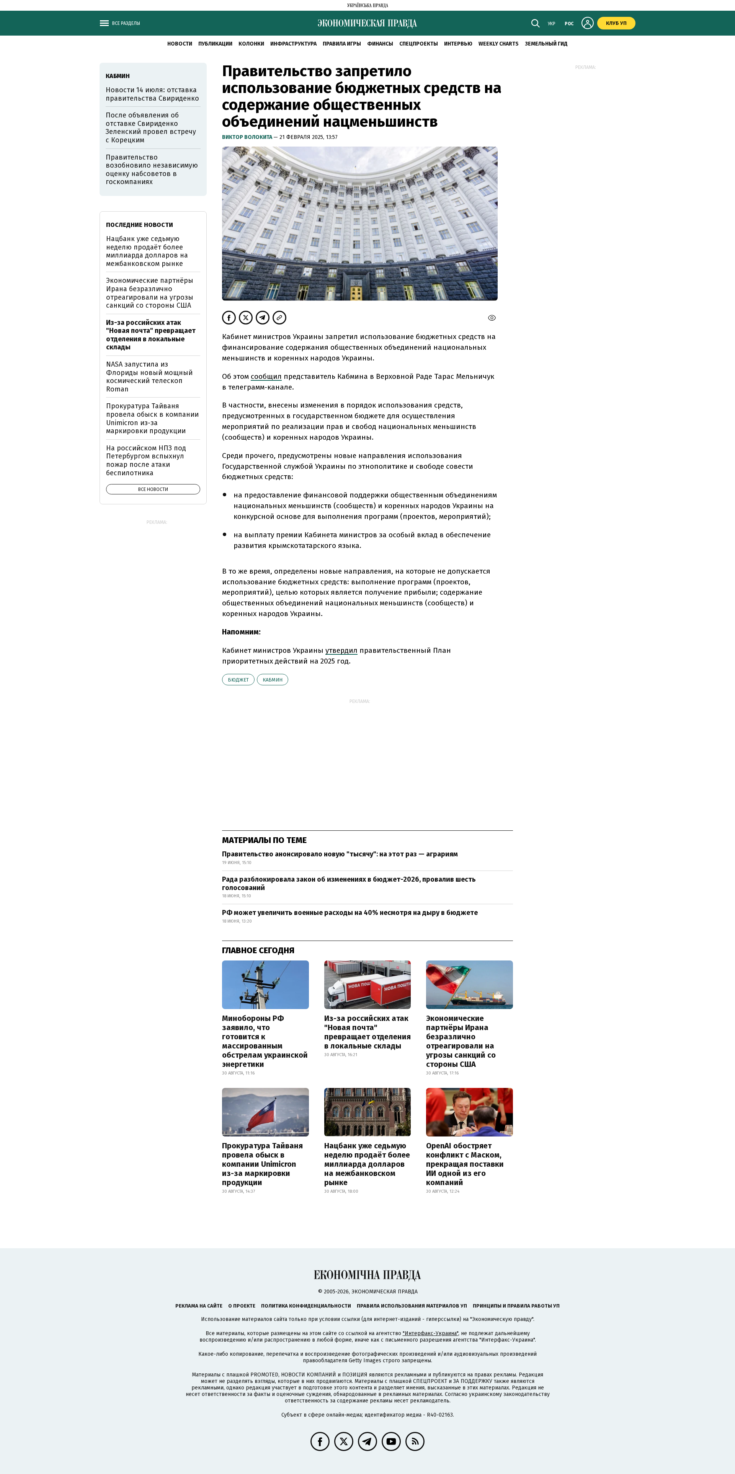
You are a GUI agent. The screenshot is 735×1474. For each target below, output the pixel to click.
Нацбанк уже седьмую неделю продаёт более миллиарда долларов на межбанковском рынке (367, 1164)
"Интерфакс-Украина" (430, 1333)
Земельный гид (546, 44)
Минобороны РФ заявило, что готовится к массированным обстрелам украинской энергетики (265, 1041)
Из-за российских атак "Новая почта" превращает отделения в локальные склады (367, 1032)
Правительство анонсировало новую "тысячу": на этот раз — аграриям (340, 854)
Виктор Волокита (247, 137)
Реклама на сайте (198, 1306)
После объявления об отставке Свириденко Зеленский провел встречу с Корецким (151, 127)
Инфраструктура (293, 44)
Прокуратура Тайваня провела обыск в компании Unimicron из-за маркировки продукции (262, 1164)
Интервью (458, 44)
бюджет (238, 680)
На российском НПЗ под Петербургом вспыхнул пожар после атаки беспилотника (146, 460)
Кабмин (273, 680)
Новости (179, 44)
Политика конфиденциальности (306, 1306)
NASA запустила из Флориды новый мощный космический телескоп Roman (149, 376)
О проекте (241, 1306)
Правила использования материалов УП (412, 1306)
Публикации (215, 44)
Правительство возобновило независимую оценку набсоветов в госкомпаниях (152, 169)
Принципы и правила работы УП (516, 1306)
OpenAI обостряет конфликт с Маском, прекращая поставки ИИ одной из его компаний (465, 1164)
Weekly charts (499, 44)
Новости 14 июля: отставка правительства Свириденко (152, 94)
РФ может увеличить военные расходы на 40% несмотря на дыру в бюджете (350, 912)
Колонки (251, 44)
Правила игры (342, 44)
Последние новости (139, 224)
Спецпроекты (418, 44)
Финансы (380, 44)
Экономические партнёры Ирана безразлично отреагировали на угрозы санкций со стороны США (461, 1041)
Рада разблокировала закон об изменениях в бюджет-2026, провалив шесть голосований (349, 883)
